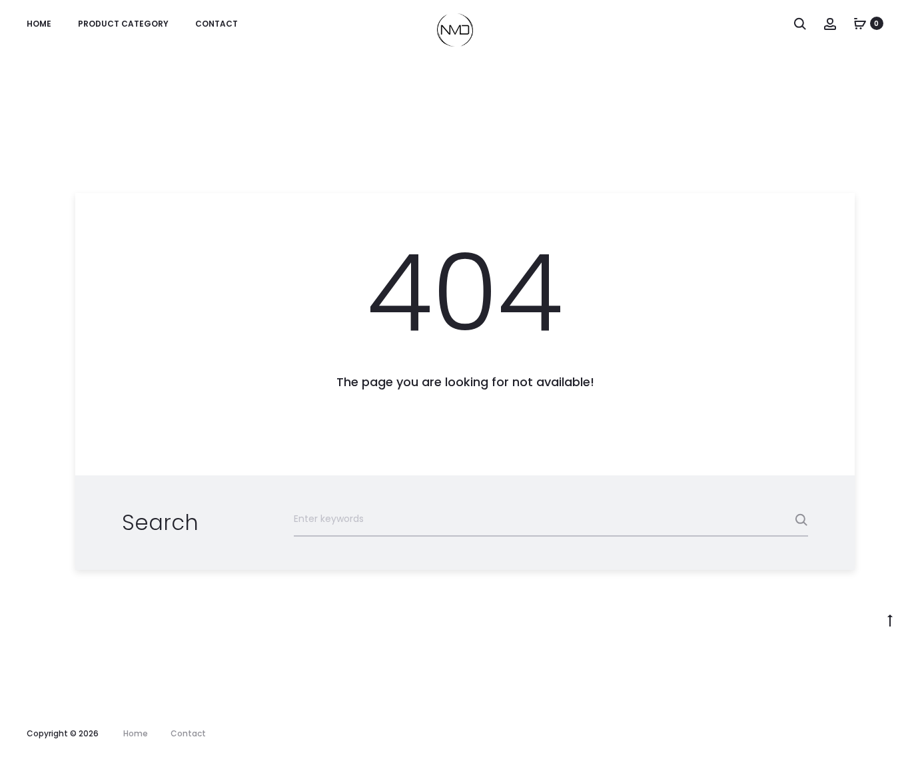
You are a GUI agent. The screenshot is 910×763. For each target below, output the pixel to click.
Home (39, 23)
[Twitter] (832, 733)
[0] (860, 23)
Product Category (123, 23)
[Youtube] (859, 733)
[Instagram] (805, 733)
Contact (216, 23)
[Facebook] (777, 733)
